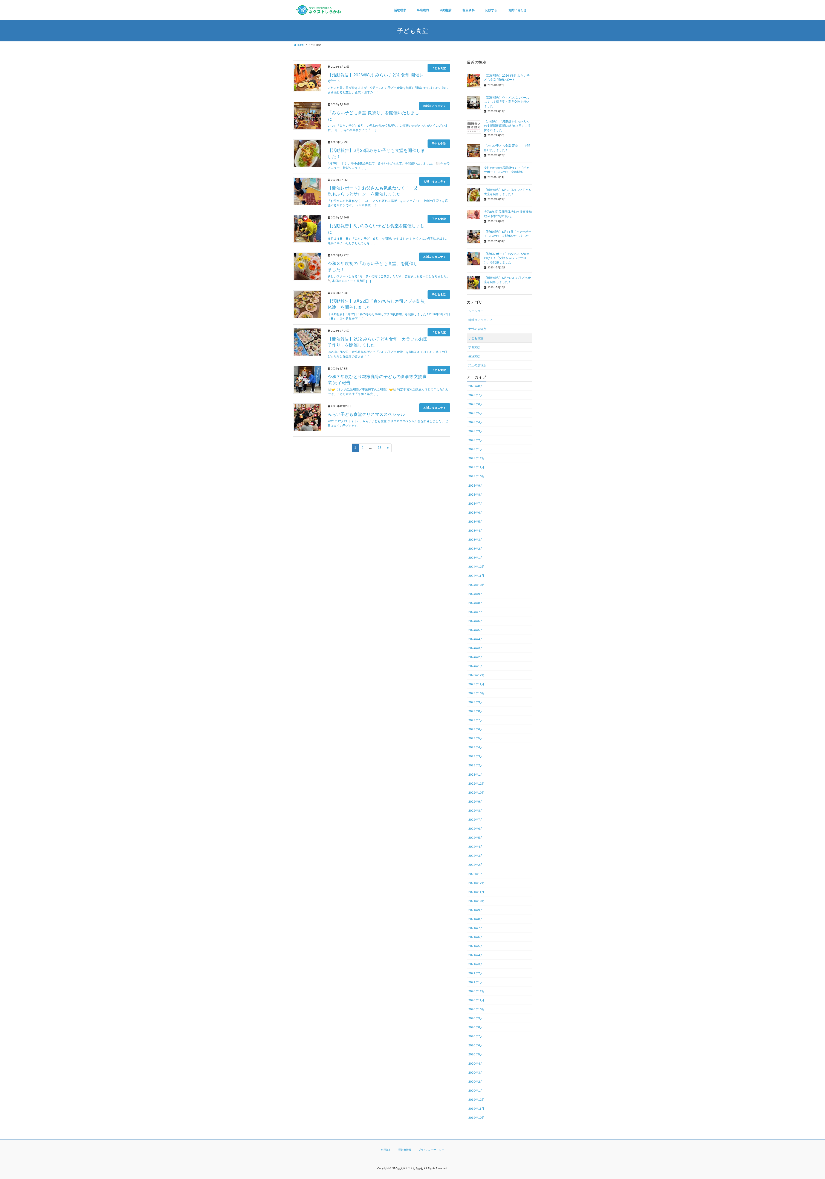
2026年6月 (475, 404)
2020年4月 (475, 1063)
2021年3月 (475, 964)
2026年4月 (475, 422)
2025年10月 (476, 476)
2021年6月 (475, 937)
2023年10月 (476, 693)
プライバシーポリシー (431, 1149)
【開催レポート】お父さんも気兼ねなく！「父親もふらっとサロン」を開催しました (506, 258)
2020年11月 (476, 1000)
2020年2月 (475, 1081)
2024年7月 (475, 612)
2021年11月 (476, 892)
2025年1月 (475, 557)
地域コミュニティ (434, 105)
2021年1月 (475, 982)
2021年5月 (475, 946)
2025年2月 (475, 548)
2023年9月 (475, 702)
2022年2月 (475, 864)
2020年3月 (475, 1072)
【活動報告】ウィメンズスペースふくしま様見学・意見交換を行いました (506, 102)
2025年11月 (476, 467)
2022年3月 (475, 855)
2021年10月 (476, 901)
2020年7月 (475, 1036)
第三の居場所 (477, 365)
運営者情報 (404, 1149)
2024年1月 (475, 666)
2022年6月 (475, 828)
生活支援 (474, 356)
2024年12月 (476, 566)
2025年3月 (475, 539)
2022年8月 (475, 810)
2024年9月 (475, 594)
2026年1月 (475, 449)
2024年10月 (476, 585)
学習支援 (474, 347)
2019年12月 (476, 1099)
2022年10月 (476, 792)
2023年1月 (475, 774)
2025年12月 (476, 458)
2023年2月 (475, 765)
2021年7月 (475, 928)
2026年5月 (475, 413)
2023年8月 (475, 711)
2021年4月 (475, 955)
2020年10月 (476, 1009)
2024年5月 (475, 630)
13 (380, 448)
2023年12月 (476, 675)
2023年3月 (475, 756)
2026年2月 (475, 440)
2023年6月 (475, 729)
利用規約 (386, 1149)
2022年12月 (476, 783)
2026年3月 (475, 431)
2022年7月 (475, 819)
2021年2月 (475, 973)
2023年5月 (475, 738)
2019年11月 (476, 1108)
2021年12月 (476, 883)
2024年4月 (475, 639)
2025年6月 (475, 512)
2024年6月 (475, 621)
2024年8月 (475, 603)
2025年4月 (475, 530)
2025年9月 (475, 485)
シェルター (475, 311)
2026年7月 (475, 395)
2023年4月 (475, 747)
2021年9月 (475, 910)
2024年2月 (475, 657)
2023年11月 (476, 684)
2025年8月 (475, 494)
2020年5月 (475, 1054)
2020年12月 (476, 991)
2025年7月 (475, 503)
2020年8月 (475, 1027)
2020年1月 (475, 1090)
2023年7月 (475, 720)
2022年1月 (475, 874)
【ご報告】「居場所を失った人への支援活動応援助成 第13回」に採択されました (507, 126)
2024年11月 (476, 575)
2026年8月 (475, 386)
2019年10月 (476, 1117)
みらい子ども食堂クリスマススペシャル (366, 414)
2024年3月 (475, 648)
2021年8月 (475, 919)
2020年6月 (475, 1045)
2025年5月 (475, 521)
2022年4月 (475, 846)
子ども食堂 (439, 68)
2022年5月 (475, 837)
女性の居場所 (477, 329)
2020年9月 (475, 1018)
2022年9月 (475, 801)
